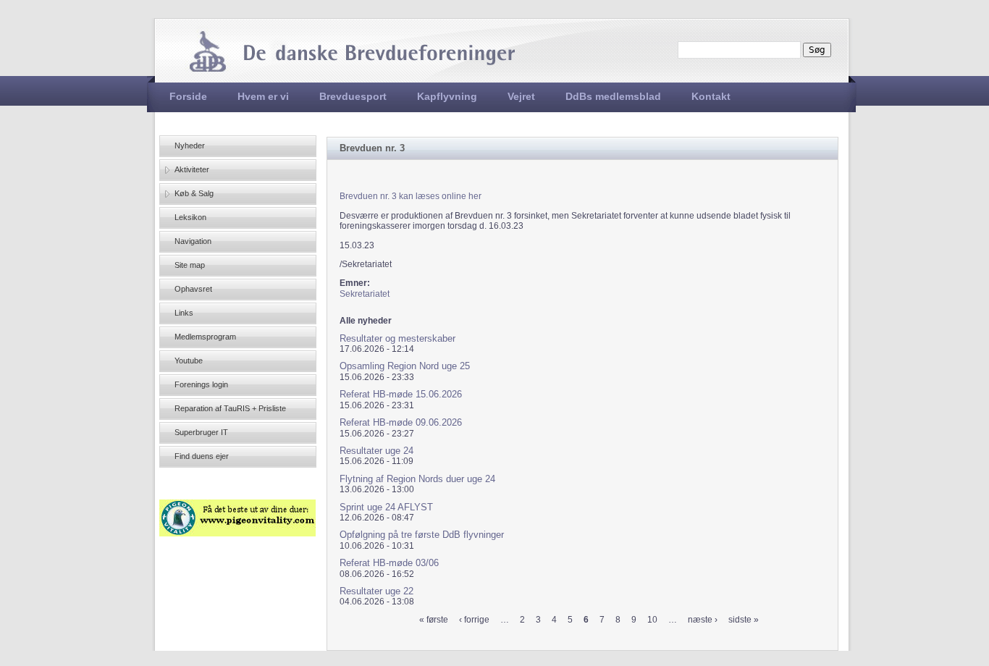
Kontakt (711, 96)
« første (433, 620)
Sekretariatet (365, 294)
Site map (189, 265)
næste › (702, 620)
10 (652, 620)
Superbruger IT (201, 432)
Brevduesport (353, 96)
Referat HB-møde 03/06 (389, 562)
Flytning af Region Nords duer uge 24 (417, 478)
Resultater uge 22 (376, 591)
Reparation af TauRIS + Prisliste (230, 408)
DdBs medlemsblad (613, 96)
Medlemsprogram (205, 336)
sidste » (743, 620)
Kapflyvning (447, 96)
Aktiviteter (191, 169)
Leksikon (190, 217)
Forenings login (201, 384)
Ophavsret (193, 288)
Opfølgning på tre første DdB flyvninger (422, 534)
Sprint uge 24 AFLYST (386, 507)
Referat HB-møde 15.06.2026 (401, 394)
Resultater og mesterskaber (397, 338)
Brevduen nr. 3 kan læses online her (410, 196)
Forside (188, 96)
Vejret (521, 96)
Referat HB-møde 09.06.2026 (401, 422)
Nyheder (189, 145)
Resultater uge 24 (376, 450)
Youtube (188, 360)
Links (183, 312)
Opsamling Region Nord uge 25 (405, 366)
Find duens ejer (201, 456)
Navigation (192, 241)
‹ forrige (474, 620)
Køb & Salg (194, 193)
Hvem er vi (263, 96)
